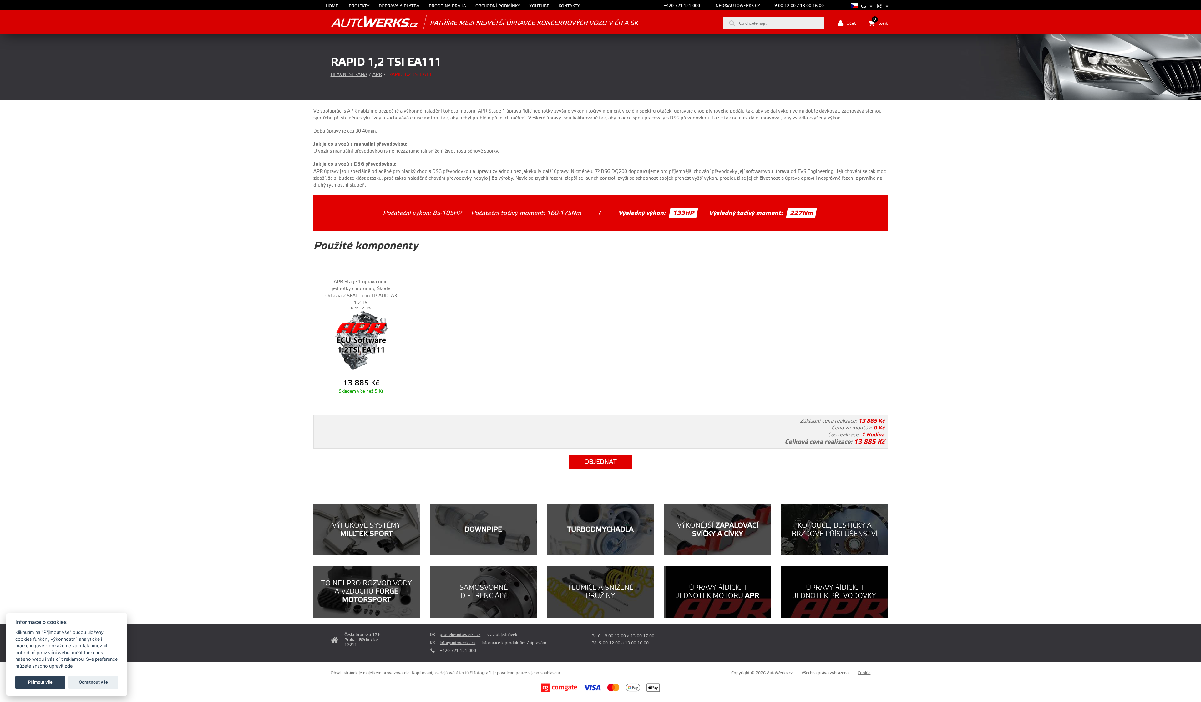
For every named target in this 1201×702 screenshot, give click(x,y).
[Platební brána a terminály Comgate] (559, 691)
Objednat (600, 462)
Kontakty (569, 6)
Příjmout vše (40, 681)
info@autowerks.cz (737, 5)
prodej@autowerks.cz (460, 634)
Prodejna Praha (447, 6)
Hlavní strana (349, 74)
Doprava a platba (399, 6)
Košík (880, 22)
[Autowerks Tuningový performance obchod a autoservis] (365, 22)
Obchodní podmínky (497, 6)
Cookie (864, 672)
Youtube (539, 6)
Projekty (359, 6)
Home (332, 6)
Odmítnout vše (93, 681)
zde (69, 666)
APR (377, 74)
